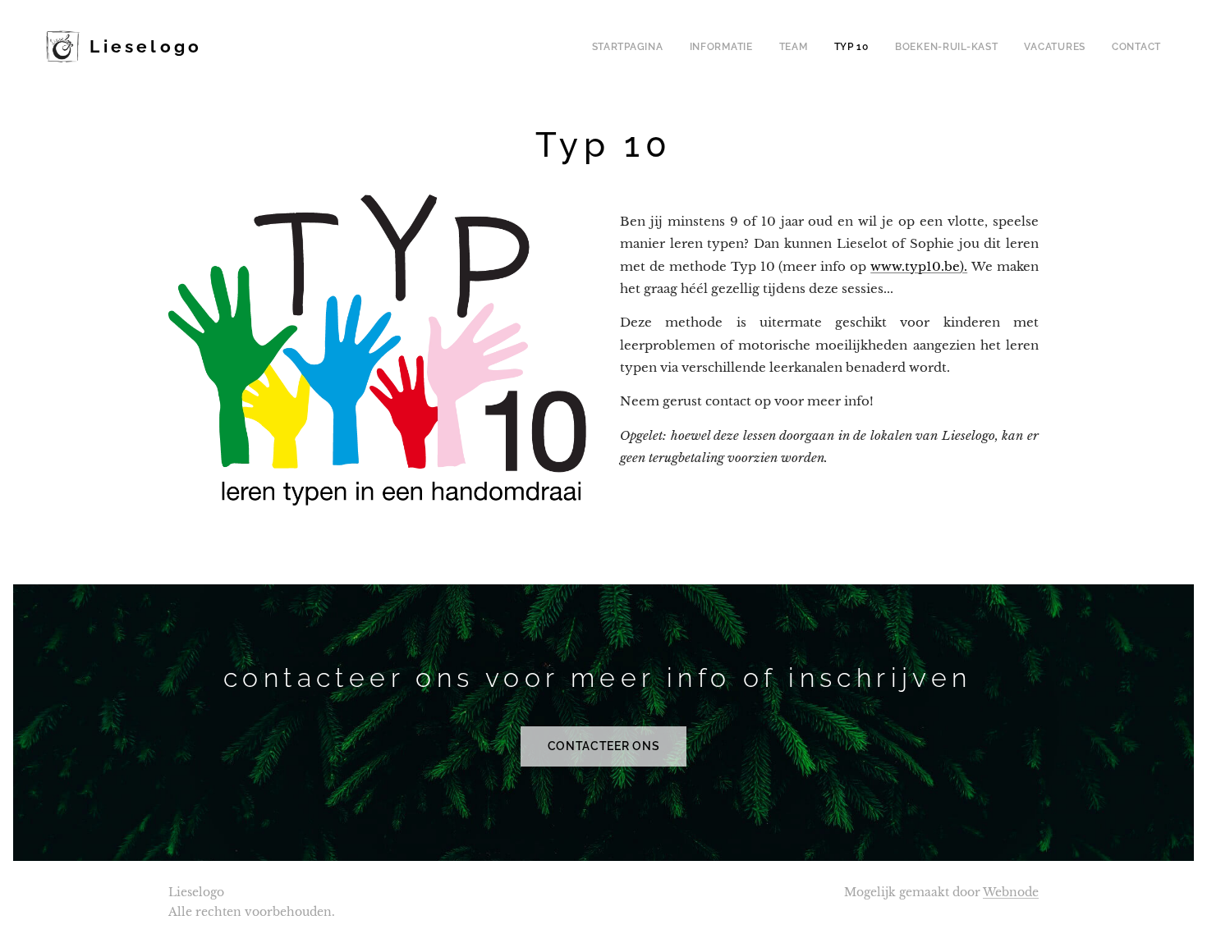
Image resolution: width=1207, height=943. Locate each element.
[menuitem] (632, 46)
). (963, 266)
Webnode (1011, 892)
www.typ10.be (915, 266)
